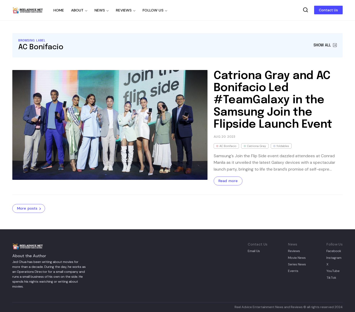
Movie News (297, 258)
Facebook (333, 251)
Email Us (254, 251)
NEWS (100, 10)
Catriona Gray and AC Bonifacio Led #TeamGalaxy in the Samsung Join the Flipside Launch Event (273, 100)
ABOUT (77, 10)
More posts (27, 208)
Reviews (294, 251)
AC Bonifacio (227, 146)
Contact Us (328, 10)
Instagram (333, 258)
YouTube (333, 271)
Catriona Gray (256, 146)
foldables (283, 146)
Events (293, 271)
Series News (297, 264)
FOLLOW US (153, 10)
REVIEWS (124, 10)
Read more (228, 180)
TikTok (331, 278)
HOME (58, 10)
